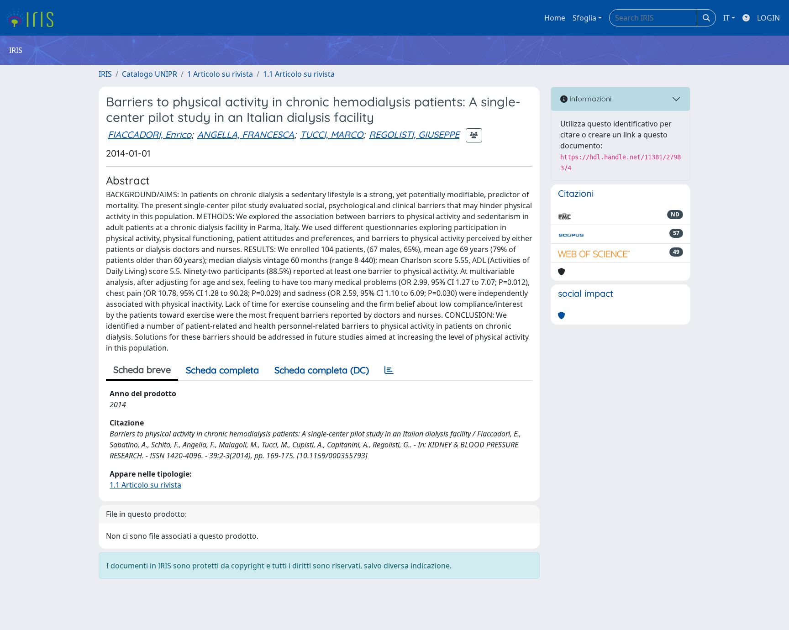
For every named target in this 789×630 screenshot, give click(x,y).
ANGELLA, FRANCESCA (245, 134)
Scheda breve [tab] (142, 369)
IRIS (105, 74)
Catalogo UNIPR (149, 74)
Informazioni (589, 98)
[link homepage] (33, 18)
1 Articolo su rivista (220, 74)
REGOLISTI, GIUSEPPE (414, 134)
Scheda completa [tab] (222, 370)
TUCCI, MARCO (331, 134)
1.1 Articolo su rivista (299, 74)
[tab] (389, 370)
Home (554, 18)
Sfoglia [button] (584, 18)
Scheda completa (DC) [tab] (321, 370)
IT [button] (726, 18)
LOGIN (768, 18)
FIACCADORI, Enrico (149, 134)
